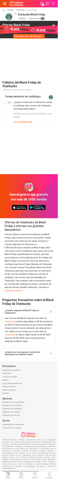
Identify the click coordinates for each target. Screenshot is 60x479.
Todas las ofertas (9, 377)
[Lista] (47, 3)
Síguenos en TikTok (11, 415)
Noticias (5, 393)
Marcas (5, 380)
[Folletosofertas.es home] (17, 3)
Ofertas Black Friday (16, 26)
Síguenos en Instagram (12, 408)
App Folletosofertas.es (12, 383)
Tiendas (10, 10)
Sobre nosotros (9, 386)
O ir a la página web (23, 121)
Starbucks (20, 10)
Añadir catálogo (9, 390)
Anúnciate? (7, 373)
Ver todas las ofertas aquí (27, 36)
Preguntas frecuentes (11, 370)
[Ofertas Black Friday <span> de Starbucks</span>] (53, 26)
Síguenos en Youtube (11, 412)
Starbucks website (14, 290)
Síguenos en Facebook (12, 405)
